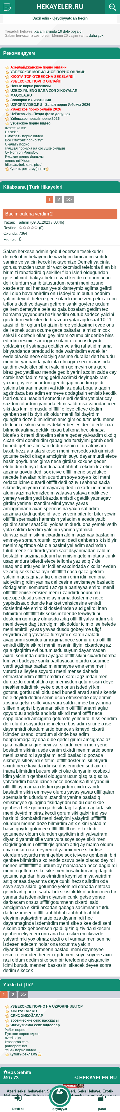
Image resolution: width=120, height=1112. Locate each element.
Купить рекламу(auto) (27, 169)
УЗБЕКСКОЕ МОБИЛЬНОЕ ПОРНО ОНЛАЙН (48, 72)
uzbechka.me (15, 128)
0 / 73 (13, 1077)
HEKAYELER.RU (60, 7)
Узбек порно (15, 1030)
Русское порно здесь (22, 1034)
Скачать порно (17, 144)
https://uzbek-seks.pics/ (23, 165)
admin (24, 222)
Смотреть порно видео (24, 136)
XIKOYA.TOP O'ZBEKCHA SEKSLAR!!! (42, 77)
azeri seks (13, 1038)
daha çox (96, 36)
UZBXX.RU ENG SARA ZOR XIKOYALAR (43, 91)
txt (19, 984)
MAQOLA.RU (21, 95)
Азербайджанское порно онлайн (38, 67)
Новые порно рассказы (30, 86)
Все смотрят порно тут (24, 140)
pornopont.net (16, 1046)
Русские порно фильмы (24, 157)
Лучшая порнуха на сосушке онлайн (35, 148)
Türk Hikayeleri (45, 187)
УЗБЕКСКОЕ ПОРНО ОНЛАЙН (35, 81)
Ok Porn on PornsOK (21, 152)
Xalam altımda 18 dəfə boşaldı (58, 31)
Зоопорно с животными (30, 100)
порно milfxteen (17, 161)
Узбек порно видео (20, 1050)
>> (69, 199)
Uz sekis (11, 132)
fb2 (29, 984)
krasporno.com (17, 1042)
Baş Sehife (19, 1072)
